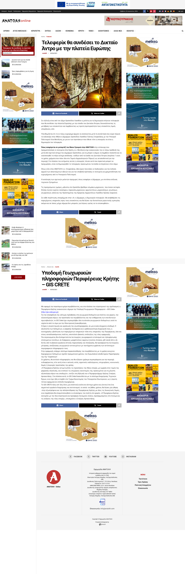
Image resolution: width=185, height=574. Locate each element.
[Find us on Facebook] (144, 11)
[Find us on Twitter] (147, 11)
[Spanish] (174, 11)
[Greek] (160, 11)
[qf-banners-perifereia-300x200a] (18, 205)
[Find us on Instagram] (154, 11)
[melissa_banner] (18, 113)
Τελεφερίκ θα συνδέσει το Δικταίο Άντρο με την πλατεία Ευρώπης (16, 49)
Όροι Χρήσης (143, 482)
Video (91, 31)
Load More (18, 277)
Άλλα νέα (118, 31)
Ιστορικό (4, 11)
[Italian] (171, 11)
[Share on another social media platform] (119, 113)
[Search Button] (182, 31)
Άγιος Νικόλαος (19, 31)
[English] (162, 11)
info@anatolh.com (107, 509)
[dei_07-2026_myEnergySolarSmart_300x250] (18, 144)
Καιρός (10, 11)
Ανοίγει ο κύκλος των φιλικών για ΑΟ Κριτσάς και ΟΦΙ (22, 254)
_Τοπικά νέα (49, 267)
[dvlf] (18, 174)
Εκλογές (130, 31)
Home (43, 36)
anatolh (44, 53)
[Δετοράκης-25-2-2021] (18, 217)
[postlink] (18, 45)
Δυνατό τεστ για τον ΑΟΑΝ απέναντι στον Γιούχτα (20, 61)
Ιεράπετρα (35, 31)
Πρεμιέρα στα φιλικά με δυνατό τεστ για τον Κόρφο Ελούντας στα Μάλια (22, 242)
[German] (168, 11)
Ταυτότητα (143, 479)
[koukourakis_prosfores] (143, 25)
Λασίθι (58, 31)
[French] (165, 11)
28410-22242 (106, 483)
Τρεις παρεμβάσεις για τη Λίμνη (23, 71)
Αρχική (6, 31)
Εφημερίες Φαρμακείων (29, 11)
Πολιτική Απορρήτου (143, 485)
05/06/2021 (53, 53)
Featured (48, 36)
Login (181, 11)
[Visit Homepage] (16, 21)
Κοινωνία (70, 31)
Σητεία (48, 31)
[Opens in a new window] (102, 526)
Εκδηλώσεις (17, 11)
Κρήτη (81, 31)
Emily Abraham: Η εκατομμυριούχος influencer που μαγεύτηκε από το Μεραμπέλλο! (22, 229)
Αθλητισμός (103, 31)
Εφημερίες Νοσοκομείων (44, 11)
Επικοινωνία (57, 11)
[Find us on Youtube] (151, 11)
